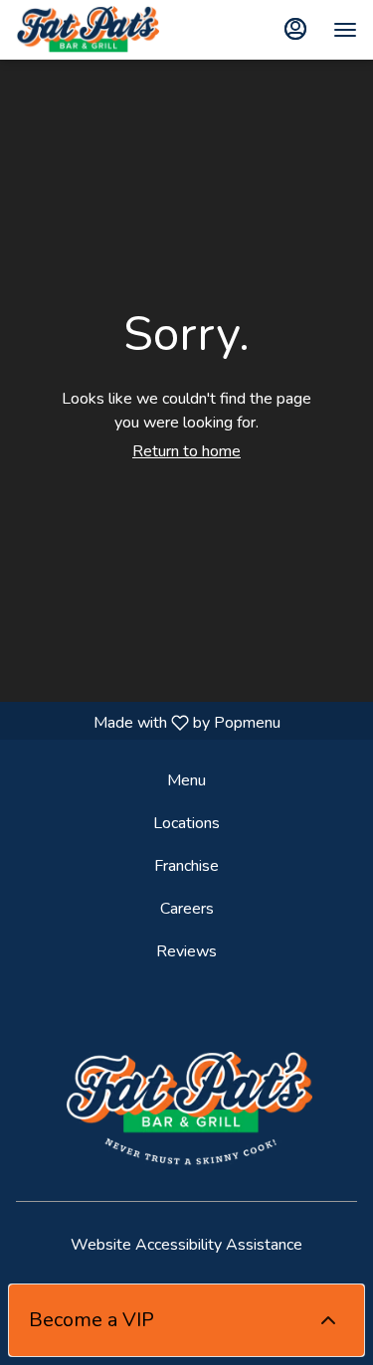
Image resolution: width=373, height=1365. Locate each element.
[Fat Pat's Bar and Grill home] (105, 30)
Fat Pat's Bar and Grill (186, 1111)
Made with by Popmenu (147, 722)
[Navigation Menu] (345, 30)
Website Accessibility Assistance (186, 1245)
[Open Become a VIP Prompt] (328, 1320)
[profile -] (295, 29)
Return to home (186, 451)
